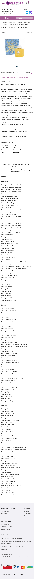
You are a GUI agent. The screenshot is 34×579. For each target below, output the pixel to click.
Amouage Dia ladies (6, 326)
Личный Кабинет (6, 524)
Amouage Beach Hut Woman (9, 353)
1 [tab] (16, 66)
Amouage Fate (5, 317)
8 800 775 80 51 (27, 9)
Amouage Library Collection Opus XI (11, 230)
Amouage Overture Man (8, 246)
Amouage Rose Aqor (7, 255)
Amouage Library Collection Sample (11, 232)
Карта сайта (27, 513)
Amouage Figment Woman (8, 355)
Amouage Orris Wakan (7, 250)
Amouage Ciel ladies (6, 324)
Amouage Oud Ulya (6, 252)
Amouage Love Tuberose (8, 365)
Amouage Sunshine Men (8, 452)
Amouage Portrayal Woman (9, 369)
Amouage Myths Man (7, 456)
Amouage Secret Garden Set (9, 371)
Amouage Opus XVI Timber (8, 300)
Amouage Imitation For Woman (10, 362)
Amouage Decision (6, 289)
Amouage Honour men (7, 433)
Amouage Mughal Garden (8, 214)
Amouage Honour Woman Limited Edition (12, 378)
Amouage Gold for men (7, 413)
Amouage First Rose (6, 207)
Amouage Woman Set (7, 337)
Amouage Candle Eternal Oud (9, 198)
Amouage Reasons (6, 284)
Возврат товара (6, 511)
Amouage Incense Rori (7, 248)
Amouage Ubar (5, 313)
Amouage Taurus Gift (7, 483)
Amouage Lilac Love (6, 349)
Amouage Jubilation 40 (7, 495)
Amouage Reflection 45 (7, 479)
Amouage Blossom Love (8, 358)
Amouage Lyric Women (7, 333)
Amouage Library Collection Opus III (11, 187)
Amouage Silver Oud (7, 271)
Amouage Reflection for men (9, 438)
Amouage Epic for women (8, 308)
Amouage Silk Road (6, 221)
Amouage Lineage (6, 394)
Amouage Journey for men (8, 443)
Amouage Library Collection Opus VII (11, 216)
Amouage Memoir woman (8, 310)
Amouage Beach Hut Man (8, 458)
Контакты (27, 511)
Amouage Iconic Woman (8, 380)
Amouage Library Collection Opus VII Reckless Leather (16, 268)
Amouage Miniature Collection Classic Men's (13, 447)
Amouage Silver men (7, 427)
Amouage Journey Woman (8, 340)
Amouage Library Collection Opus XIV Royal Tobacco (15, 262)
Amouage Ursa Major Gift (8, 481)
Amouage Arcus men (7, 415)
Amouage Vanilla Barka (7, 259)
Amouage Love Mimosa (7, 367)
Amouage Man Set (6, 440)
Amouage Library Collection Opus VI (11, 212)
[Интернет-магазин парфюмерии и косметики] (14, 3)
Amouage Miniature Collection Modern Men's (13, 449)
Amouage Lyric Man (6, 422)
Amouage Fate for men (7, 431)
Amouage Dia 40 (6, 398)
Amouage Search (6, 490)
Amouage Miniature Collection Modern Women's (14, 344)
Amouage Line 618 (6, 298)
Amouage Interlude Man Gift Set (10, 497)
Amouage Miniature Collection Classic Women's (14, 346)
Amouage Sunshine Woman (9, 342)
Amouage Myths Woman (8, 351)
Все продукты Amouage (7, 24)
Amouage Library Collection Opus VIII (11, 223)
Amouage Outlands (6, 282)
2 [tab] (17, 66)
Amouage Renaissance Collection (10, 243)
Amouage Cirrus (5, 445)
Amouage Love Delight (7, 401)
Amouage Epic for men (7, 418)
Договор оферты (6, 529)
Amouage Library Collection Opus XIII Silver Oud (14, 273)
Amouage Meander (6, 472)
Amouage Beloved (6, 315)
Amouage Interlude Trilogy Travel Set (11, 485)
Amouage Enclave (6, 470)
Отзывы (26, 516)
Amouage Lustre (5, 280)
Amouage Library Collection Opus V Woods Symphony (16, 266)
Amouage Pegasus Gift (7, 389)
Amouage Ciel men (6, 409)
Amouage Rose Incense (7, 234)
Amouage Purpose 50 (7, 291)
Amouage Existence (6, 286)
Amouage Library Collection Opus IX (11, 225)
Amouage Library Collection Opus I (11, 189)
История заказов (6, 527)
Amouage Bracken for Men (8, 454)
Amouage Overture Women (9, 387)
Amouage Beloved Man (7, 429)
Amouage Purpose (6, 488)
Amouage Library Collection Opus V (11, 210)
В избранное (26, 32)
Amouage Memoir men (7, 424)
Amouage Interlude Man (8, 436)
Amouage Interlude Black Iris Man (10, 467)
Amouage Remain (6, 295)
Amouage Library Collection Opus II (11, 185)
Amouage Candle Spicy (7, 203)
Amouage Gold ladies (7, 328)
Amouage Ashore (6, 376)
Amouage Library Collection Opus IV (11, 191)
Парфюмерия (11, 22)
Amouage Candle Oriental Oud (9, 200)
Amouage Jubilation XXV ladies (9, 331)
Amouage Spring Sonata (8, 219)
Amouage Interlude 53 (7, 241)
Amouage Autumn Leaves (8, 194)
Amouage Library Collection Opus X (11, 228)
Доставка (4, 513)
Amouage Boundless (7, 239)
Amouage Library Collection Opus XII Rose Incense (15, 264)
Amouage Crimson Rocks (8, 374)
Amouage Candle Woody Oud (9, 205)
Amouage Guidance (6, 396)
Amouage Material (6, 237)
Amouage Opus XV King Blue (9, 275)
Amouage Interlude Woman (9, 322)
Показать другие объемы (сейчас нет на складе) (15, 77)
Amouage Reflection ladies (8, 335)
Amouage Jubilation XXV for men (10, 420)
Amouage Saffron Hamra (8, 257)
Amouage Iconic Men (7, 476)
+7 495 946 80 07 (7, 9)
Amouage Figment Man (7, 461)
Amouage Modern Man (7, 492)
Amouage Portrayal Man (8, 465)
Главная (3, 22)
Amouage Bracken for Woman (9, 360)
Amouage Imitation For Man (9, 463)
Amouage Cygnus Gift (7, 392)
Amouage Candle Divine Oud (9, 196)
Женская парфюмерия (24, 22)
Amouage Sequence (6, 293)
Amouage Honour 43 (7, 385)
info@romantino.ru (7, 11)
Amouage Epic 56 (6, 383)
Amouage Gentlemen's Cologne (10, 474)
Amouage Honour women (8, 319)
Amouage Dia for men (7, 411)
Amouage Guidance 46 (7, 277)
